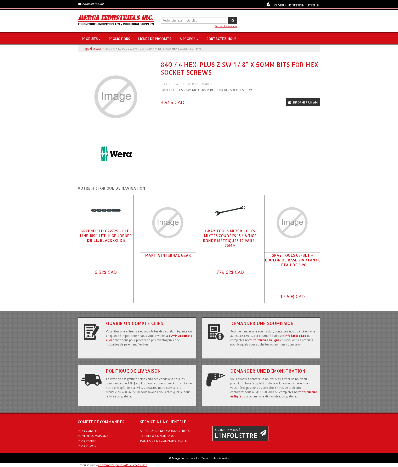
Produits (90, 38)
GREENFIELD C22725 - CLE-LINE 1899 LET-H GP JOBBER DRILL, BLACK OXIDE (106, 235)
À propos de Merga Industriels (165, 431)
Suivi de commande (93, 436)
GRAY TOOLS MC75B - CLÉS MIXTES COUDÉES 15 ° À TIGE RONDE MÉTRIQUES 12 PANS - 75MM (230, 238)
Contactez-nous (221, 38)
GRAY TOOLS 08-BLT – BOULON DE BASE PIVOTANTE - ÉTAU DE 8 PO (292, 260)
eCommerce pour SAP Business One (122, 465)
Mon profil (87, 446)
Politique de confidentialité (163, 441)
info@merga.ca (295, 335)
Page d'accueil (92, 49)
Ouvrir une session (289, 5)
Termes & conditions (157, 436)
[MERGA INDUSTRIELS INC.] (116, 20)
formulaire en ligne (266, 340)
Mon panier (87, 441)
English (314, 5)
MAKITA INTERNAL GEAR (168, 255)
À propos (187, 38)
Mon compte (88, 431)
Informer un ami (305, 102)
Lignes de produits (154, 38)
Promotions (119, 38)
